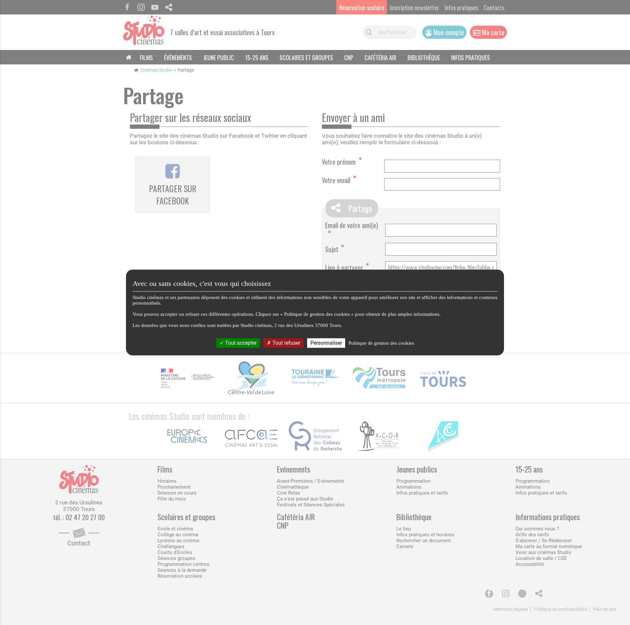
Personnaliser (326, 343)
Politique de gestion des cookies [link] (381, 343)
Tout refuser (285, 343)
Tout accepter (240, 343)
